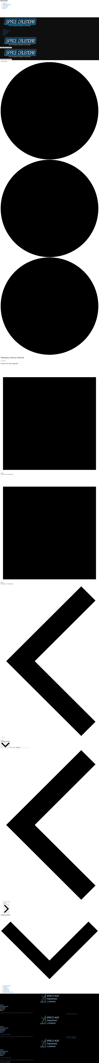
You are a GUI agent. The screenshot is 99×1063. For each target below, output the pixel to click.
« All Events (3, 360)
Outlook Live (6, 989)
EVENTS (4, 3)
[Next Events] (3, 738)
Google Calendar (7, 985)
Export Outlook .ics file (8, 992)
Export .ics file (6, 990)
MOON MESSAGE (7, 4)
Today (2, 740)
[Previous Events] (50, 736)
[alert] (49, 420)
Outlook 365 (6, 988)
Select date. (13, 747)
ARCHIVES (5, 7)
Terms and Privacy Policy (71, 1013)
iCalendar (5, 987)
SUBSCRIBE (5, 5)
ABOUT (4, 8)
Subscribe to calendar (5, 914)
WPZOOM (74, 1036)
